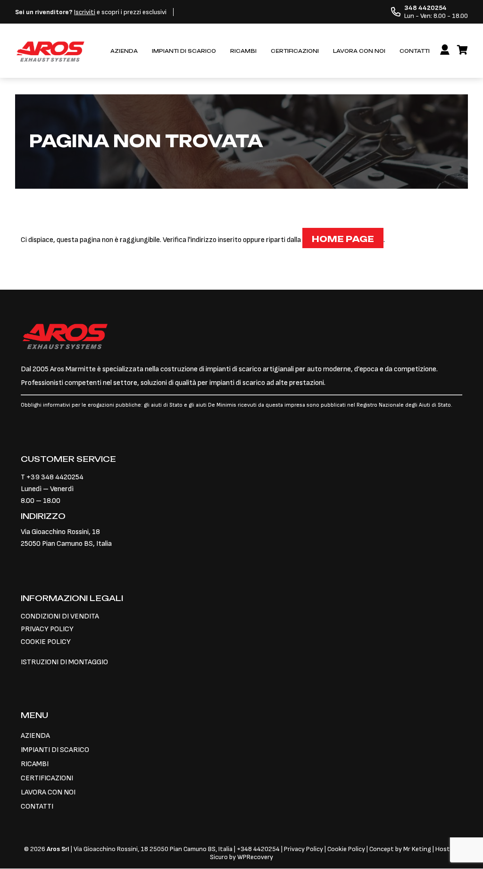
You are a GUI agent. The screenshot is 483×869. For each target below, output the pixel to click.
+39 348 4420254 (54, 477)
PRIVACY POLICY (47, 629)
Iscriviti (84, 12)
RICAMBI (243, 51)
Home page (343, 239)
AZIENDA (124, 51)
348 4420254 (260, 849)
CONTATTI (415, 51)
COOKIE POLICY (46, 641)
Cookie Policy (346, 849)
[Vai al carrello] (462, 50)
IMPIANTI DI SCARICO (184, 51)
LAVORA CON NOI (359, 51)
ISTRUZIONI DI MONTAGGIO (64, 662)
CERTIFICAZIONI (295, 51)
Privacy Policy (304, 849)
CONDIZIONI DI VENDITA (60, 616)
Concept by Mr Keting (400, 849)
